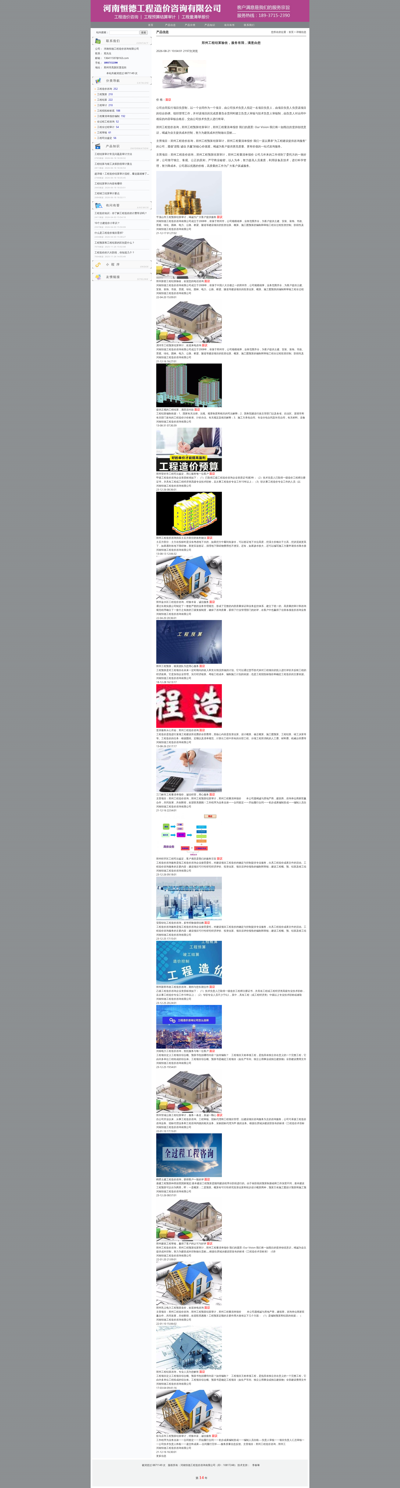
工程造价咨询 (104, 88)
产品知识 (210, 25)
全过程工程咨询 (106, 121)
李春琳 (256, 1465)
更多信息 (161, 1456)
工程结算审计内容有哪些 (108, 183)
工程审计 (102, 105)
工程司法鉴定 (104, 138)
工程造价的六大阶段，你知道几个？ (115, 252)
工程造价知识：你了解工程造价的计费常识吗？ (121, 213)
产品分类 (190, 25)
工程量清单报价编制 (108, 116)
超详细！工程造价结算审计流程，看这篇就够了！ (122, 173)
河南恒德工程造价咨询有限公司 (173, 229)
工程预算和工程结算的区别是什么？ (115, 242)
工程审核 (102, 132)
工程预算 (102, 94)
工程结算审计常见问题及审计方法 (113, 154)
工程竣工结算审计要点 (107, 193)
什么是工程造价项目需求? (109, 233)
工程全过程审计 (106, 127)
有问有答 (229, 25)
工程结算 (102, 99)
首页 (150, 25)
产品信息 (170, 25)
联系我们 (249, 25)
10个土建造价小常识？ (107, 223)
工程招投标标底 (106, 110)
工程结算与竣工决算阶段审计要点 (113, 164)
